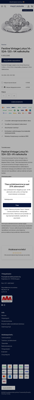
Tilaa (17, 205)
